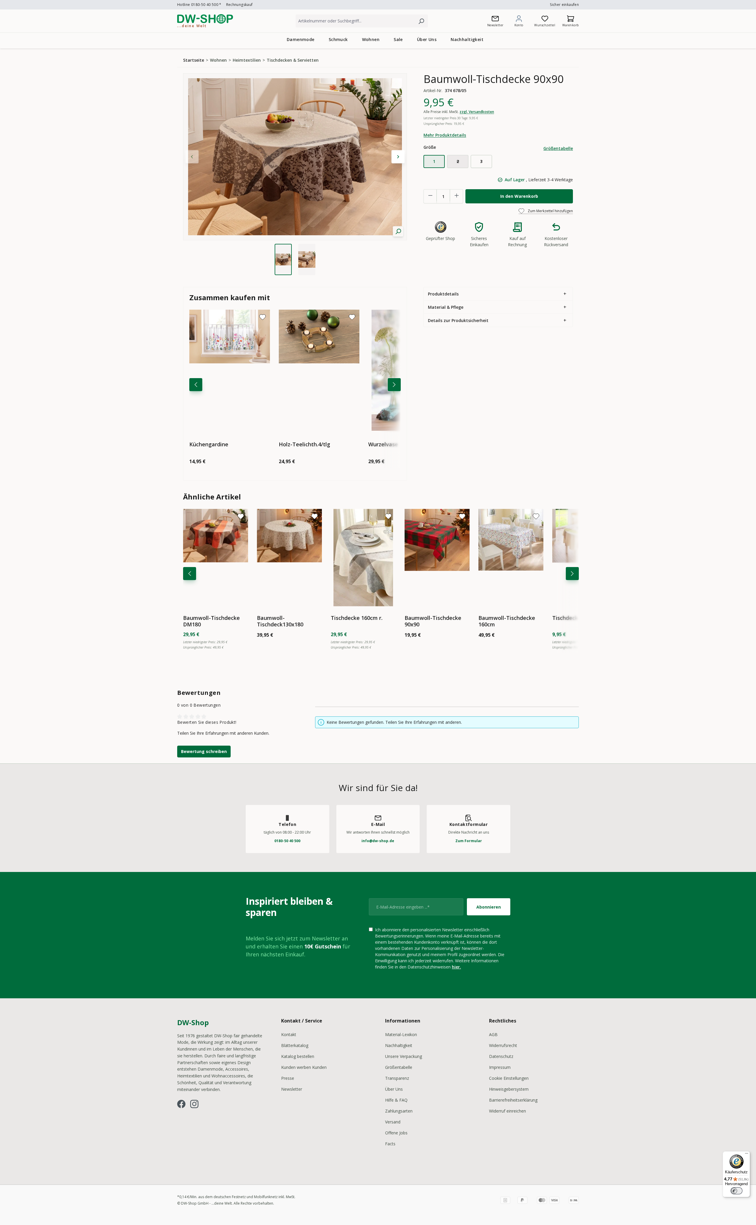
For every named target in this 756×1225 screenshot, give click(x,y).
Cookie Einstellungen (509, 1078)
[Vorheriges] (195, 384)
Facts (390, 1143)
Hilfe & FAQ (396, 1100)
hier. (456, 967)
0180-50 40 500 (287, 840)
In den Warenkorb (519, 196)
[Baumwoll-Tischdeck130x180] (289, 557)
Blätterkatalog (294, 1045)
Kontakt (288, 1034)
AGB (493, 1034)
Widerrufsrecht (503, 1045)
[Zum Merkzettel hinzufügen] (262, 317)
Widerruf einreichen (507, 1111)
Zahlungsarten (399, 1111)
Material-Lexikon (401, 1034)
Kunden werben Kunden (304, 1067)
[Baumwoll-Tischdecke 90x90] (437, 557)
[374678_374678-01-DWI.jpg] (295, 156)
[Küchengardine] (229, 370)
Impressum (500, 1067)
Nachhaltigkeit (398, 1045)
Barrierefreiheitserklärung (513, 1100)
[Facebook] (181, 1104)
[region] (295, 174)
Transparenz (397, 1078)
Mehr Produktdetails (444, 135)
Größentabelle (558, 148)
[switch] (736, 1190)
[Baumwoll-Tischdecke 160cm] (510, 557)
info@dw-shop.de (377, 840)
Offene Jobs (396, 1133)
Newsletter (291, 1089)
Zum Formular (468, 840)
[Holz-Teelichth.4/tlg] (319, 370)
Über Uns (394, 1089)
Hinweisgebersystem (509, 1089)
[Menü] (746, 1154)
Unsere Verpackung (403, 1056)
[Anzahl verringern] (430, 195)
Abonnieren (488, 907)
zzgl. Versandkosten (477, 111)
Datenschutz (501, 1056)
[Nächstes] (394, 384)
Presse (287, 1078)
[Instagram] (194, 1104)
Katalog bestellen (297, 1056)
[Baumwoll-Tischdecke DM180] (215, 557)
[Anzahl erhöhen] (456, 195)
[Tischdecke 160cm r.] (363, 557)
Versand (392, 1122)
